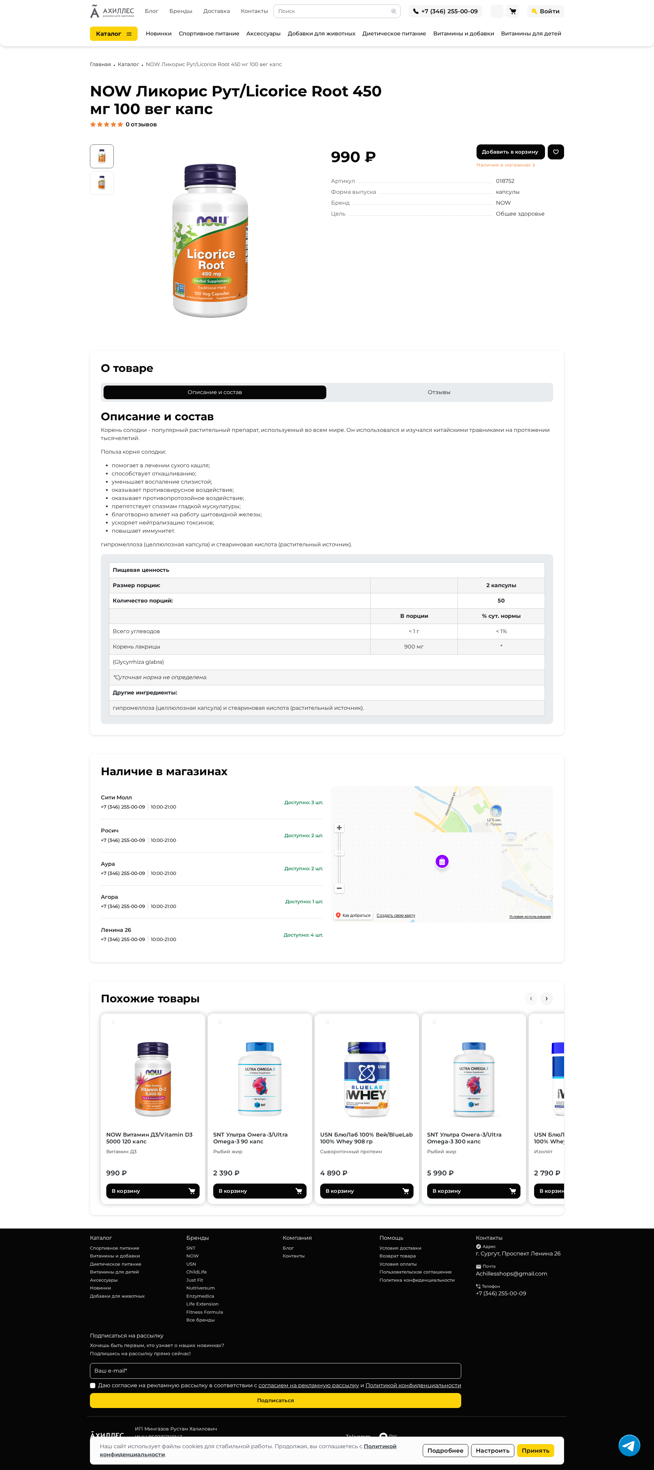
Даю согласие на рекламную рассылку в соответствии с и (279, 1385)
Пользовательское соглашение (415, 1271)
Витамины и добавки (463, 33)
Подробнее (445, 1450)
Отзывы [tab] (439, 392)
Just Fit (194, 1280)
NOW (192, 1255)
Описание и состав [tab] (215, 392)
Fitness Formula (204, 1312)
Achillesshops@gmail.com (511, 1273)
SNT (191, 1248)
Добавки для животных (322, 33)
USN (191, 1264)
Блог (151, 11)
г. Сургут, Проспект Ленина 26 (518, 1253)
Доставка (216, 11)
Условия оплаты (398, 1264)
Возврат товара (397, 1255)
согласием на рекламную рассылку (309, 1385)
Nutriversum (200, 1288)
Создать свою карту (396, 915)
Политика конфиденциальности (417, 1280)
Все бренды (200, 1320)
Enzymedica (200, 1296)
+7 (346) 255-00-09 (123, 807)
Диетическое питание (394, 33)
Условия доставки (400, 1248)
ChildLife (196, 1271)
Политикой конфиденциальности (413, 1385)
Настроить (493, 1450)
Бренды (180, 11)
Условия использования (530, 916)
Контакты (254, 11)
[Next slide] (546, 998)
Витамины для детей (531, 33)
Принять (535, 1450)
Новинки (159, 33)
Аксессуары (263, 33)
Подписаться (275, 1400)
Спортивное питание (209, 33)
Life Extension (202, 1304)
